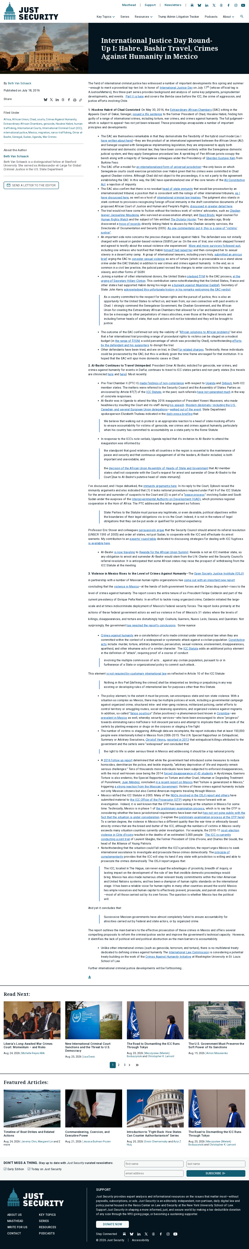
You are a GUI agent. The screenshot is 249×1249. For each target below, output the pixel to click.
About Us (14, 1215)
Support (150, 5)
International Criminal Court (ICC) (62, 128)
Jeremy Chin (29, 1141)
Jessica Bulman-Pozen (97, 1141)
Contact (14, 1233)
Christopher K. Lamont (161, 1056)
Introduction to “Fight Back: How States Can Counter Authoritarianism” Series (154, 1133)
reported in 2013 (178, 739)
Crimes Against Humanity (61, 119)
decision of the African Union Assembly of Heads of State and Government (158, 468)
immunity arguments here (160, 486)
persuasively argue (151, 530)
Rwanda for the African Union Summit (163, 552)
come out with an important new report (209, 580)
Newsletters (173, 5)
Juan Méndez (131, 782)
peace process (195, 494)
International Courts (29, 128)
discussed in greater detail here (211, 206)
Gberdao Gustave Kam (221, 158)
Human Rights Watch (114, 219)
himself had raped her (178, 250)
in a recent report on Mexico (174, 782)
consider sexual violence (148, 259)
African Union (20, 119)
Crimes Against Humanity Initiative (168, 956)
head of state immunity (177, 189)
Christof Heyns (156, 739)
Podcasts (211, 16)
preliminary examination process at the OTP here (211, 817)
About (227, 16)
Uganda (210, 383)
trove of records (130, 224)
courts (41, 119)
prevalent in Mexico (114, 718)
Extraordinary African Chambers (191, 110)
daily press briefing (179, 414)
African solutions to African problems (204, 332)
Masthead (129, 5)
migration (44, 132)
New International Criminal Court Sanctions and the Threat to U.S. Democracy (87, 1047)
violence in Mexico (126, 586)
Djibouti (227, 383)
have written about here (116, 140)
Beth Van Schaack (19, 83)
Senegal (17, 136)
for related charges (191, 349)
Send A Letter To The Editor (34, 185)
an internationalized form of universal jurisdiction (168, 167)
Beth (16, 156)
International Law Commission (189, 952)
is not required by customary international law (136, 673)
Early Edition (15, 1169)
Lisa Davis (89, 1056)
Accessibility (140, 1240)
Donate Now (112, 1224)
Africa (7, 119)
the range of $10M (127, 341)
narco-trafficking (61, 132)
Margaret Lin (45, 1141)
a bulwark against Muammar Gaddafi (196, 285)
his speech (177, 405)
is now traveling (124, 552)
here (111, 374)
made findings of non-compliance (162, 383)
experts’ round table (143, 539)
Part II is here (135, 96)
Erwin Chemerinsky (156, 1141)
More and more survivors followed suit (214, 246)
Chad (33, 119)
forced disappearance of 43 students (188, 773)
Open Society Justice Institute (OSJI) (219, 573)
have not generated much (213, 392)
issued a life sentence (147, 114)
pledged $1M (196, 276)
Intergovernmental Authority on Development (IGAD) (166, 499)
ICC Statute (153, 392)
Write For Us (17, 1227)
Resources (142, 16)
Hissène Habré (64, 123)
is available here (99, 543)
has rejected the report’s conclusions (151, 625)
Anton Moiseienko (217, 1053)
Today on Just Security (46, 1169)
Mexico (32, 132)
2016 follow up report (118, 760)
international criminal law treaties (179, 197)
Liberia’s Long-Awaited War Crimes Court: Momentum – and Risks (28, 1045)
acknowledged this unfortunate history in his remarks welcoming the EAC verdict (177, 289)
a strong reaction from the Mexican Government (146, 786)
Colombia (223, 713)
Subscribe (213, 1173)
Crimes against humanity (117, 635)
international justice (15, 132)
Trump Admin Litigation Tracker (178, 16)
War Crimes (50, 136)
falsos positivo (140, 713)
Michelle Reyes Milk (33, 1053)
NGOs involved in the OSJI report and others (200, 795)
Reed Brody (206, 215)
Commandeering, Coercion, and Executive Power (87, 1133)
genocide (49, 123)
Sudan (27, 136)
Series (124, 16)
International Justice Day (176, 87)
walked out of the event (185, 409)
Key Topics (104, 16)
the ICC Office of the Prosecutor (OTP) (156, 799)
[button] (242, 17)
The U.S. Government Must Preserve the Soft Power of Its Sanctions (216, 1045)
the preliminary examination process (180, 808)
